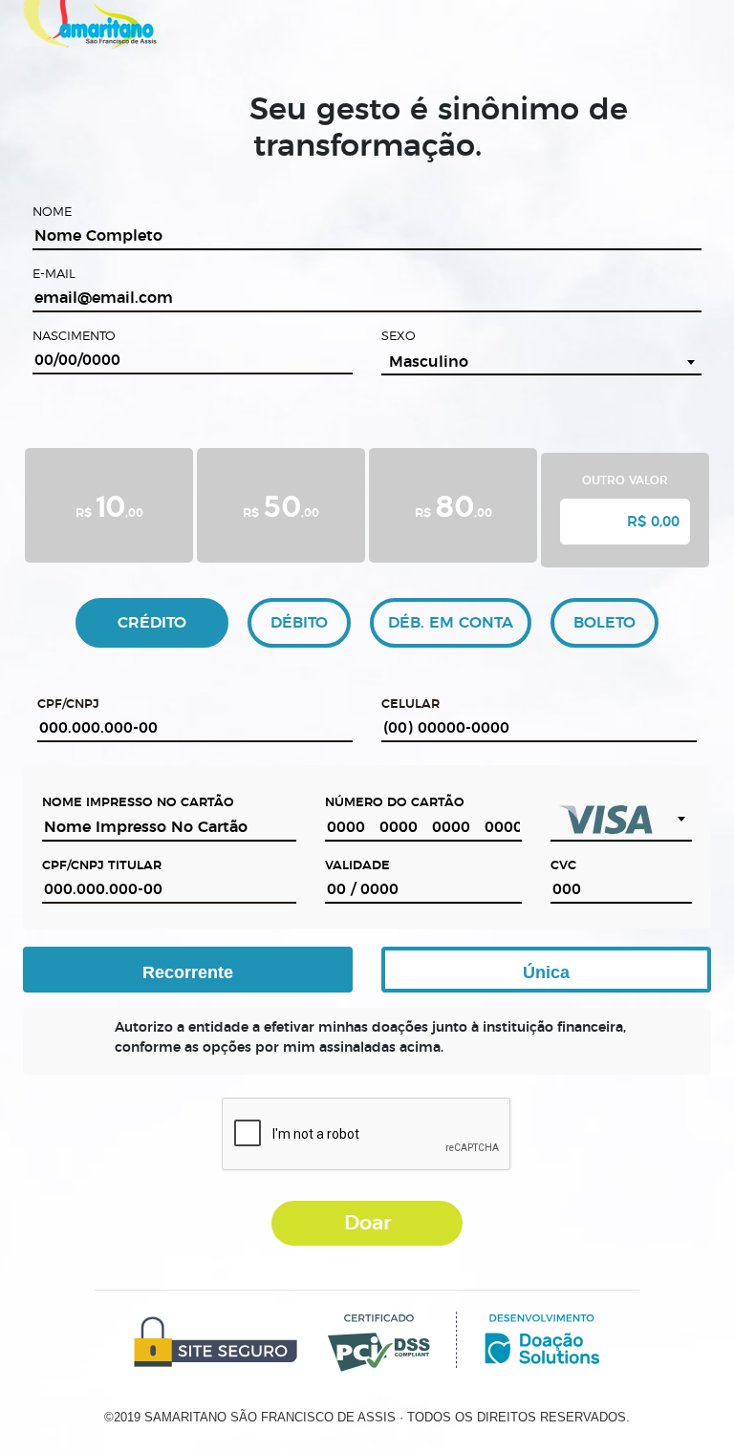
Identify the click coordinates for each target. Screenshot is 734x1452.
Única (546, 972)
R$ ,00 (109, 504)
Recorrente (187, 972)
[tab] (109, 507)
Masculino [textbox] (428, 362)
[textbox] (621, 819)
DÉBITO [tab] (299, 622)
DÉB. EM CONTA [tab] (450, 622)
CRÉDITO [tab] (152, 622)
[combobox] (541, 362)
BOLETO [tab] (604, 622)
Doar (367, 1223)
